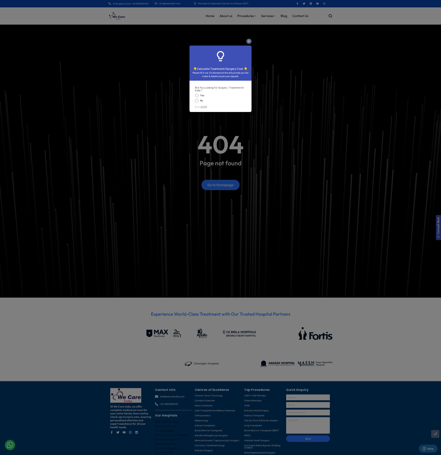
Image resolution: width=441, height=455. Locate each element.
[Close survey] (249, 41)
